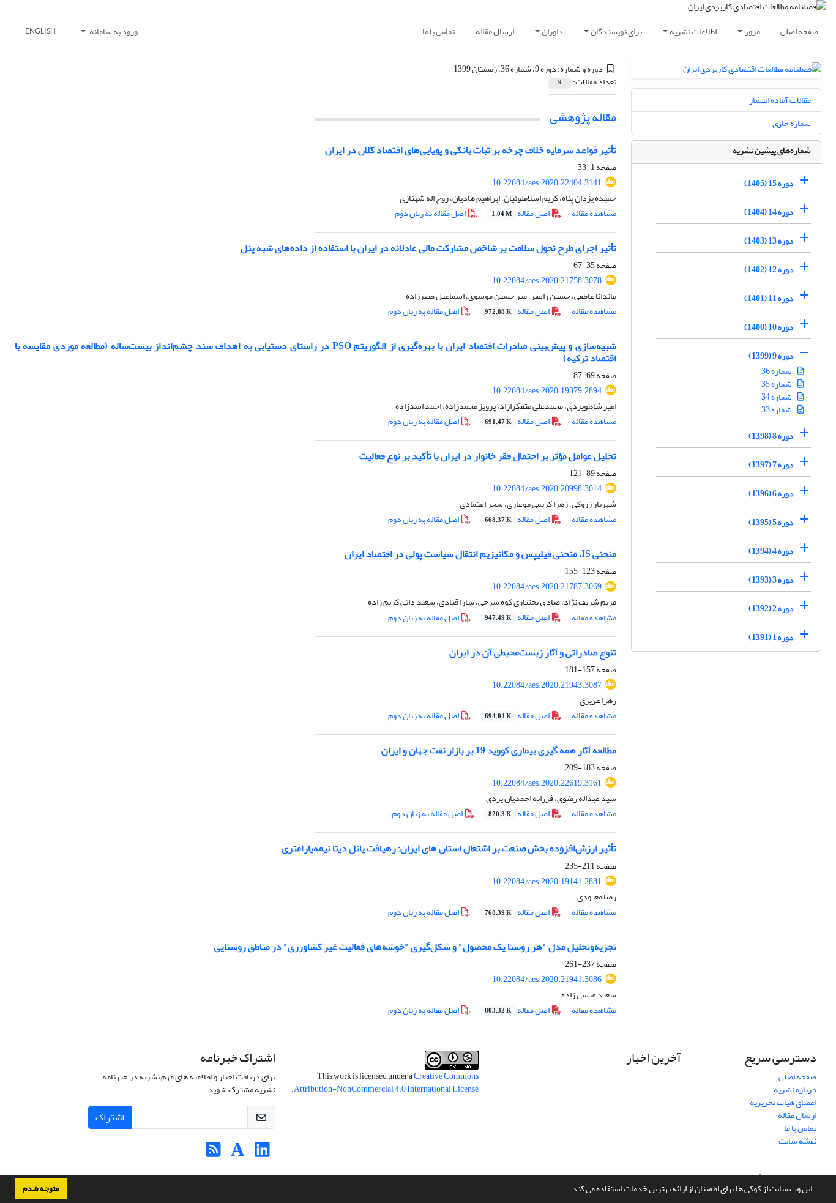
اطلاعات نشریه (693, 31)
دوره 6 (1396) (771, 493)
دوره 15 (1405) (769, 183)
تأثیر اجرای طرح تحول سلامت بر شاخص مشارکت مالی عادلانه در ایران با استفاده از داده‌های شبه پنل (428, 248)
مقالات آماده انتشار (780, 100)
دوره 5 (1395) (771, 522)
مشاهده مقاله (594, 213)
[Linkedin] (262, 1153)
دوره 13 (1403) (769, 241)
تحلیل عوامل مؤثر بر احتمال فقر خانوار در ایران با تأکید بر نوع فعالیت (487, 456)
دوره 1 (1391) (771, 637)
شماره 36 (777, 371)
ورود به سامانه (113, 31)
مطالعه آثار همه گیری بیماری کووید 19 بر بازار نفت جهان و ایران (498, 750)
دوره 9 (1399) (771, 356)
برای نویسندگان (616, 31)
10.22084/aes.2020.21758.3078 (547, 280)
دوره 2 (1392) (771, 608)
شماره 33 (777, 409)
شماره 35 (777, 384)
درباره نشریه (795, 1089)
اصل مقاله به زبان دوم (431, 213)
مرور (752, 31)
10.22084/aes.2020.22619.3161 (547, 783)
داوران (552, 31)
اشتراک (109, 1117)
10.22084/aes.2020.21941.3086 (547, 979)
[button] (567, 1190)
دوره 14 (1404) (769, 212)
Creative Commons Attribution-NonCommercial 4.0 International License (386, 1082)
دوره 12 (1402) (769, 269)
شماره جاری (791, 123)
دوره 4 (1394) (771, 551)
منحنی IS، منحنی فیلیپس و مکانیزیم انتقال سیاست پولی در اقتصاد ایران (480, 554)
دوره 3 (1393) (771, 580)
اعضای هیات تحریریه (783, 1102)
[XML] (447, 69)
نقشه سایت (797, 1141)
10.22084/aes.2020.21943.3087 (547, 685)
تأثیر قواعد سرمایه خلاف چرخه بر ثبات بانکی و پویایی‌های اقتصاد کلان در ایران (470, 150)
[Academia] (238, 1153)
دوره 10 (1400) (769, 327)
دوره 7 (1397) (771, 464)
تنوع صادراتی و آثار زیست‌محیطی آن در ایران (532, 652)
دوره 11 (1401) (769, 298)
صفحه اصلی (799, 31)
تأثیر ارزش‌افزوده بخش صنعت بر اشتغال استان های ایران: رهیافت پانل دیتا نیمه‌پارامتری (449, 848)
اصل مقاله (521, 213)
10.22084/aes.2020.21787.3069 (547, 586)
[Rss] (213, 1153)
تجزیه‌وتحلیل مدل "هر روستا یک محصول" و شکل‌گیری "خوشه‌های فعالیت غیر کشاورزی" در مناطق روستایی (415, 946)
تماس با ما (438, 31)
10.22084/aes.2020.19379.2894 (547, 390)
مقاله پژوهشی (583, 117)
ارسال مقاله (495, 31)
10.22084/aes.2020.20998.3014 (547, 488)
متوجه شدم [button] (41, 1188)
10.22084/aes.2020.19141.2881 (547, 881)
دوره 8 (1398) (771, 436)
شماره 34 (777, 397)
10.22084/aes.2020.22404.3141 (547, 182)
